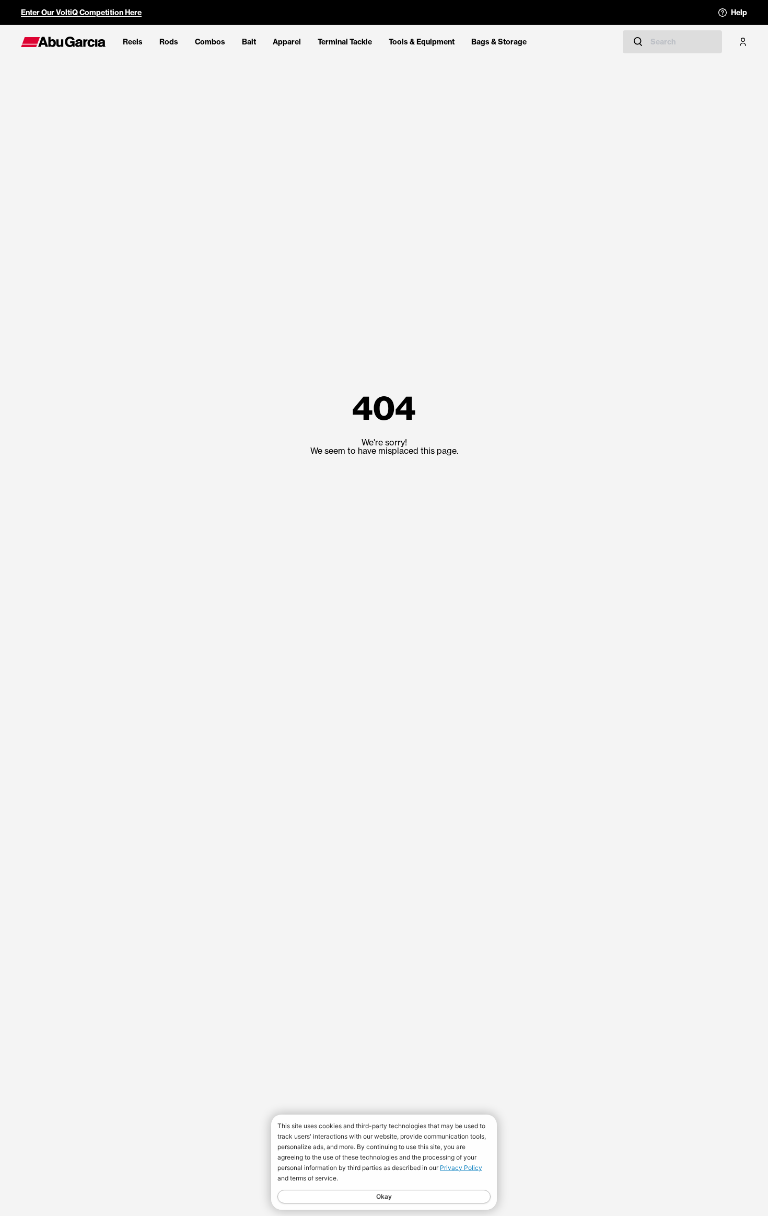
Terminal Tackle (345, 42)
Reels (133, 42)
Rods (168, 42)
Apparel (287, 42)
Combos (210, 42)
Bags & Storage (499, 42)
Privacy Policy (461, 1168)
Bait (249, 42)
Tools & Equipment (422, 42)
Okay (384, 1196)
